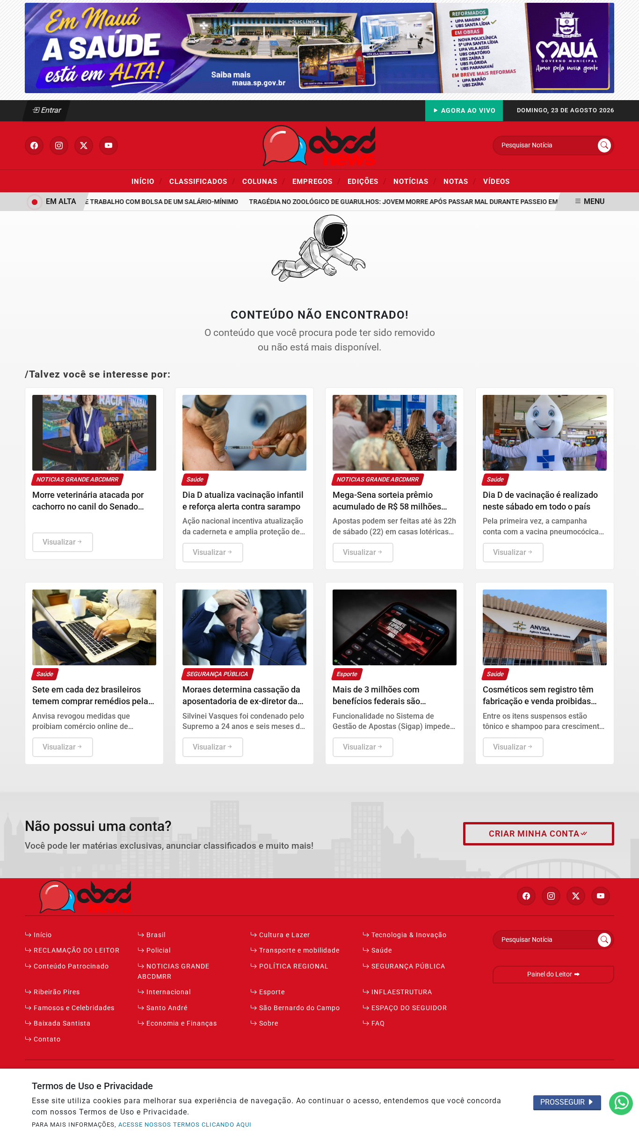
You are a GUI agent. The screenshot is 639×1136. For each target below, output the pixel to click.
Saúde (381, 950)
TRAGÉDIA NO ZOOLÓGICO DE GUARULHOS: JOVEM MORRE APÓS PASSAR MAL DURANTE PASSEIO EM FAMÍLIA (404, 202)
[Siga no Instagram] (59, 145)
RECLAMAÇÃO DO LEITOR (76, 950)
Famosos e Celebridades (73, 1008)
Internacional (168, 992)
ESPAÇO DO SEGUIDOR (408, 1008)
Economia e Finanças (181, 1023)
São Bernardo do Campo (298, 1008)
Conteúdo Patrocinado (70, 966)
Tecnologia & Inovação (408, 935)
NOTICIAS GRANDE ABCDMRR (174, 971)
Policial (158, 950)
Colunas (263, 181)
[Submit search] (604, 145)
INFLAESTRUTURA (401, 992)
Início (146, 181)
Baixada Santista (61, 1023)
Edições (367, 181)
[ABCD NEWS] (319, 144)
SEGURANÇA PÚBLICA (407, 966)
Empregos (316, 181)
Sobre (267, 1023)
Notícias (414, 181)
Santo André (166, 1008)
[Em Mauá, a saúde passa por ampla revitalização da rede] (319, 47)
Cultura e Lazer (283, 935)
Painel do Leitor (550, 974)
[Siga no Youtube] (108, 145)
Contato (46, 1039)
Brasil (155, 935)
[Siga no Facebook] (34, 145)
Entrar (50, 110)
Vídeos (496, 181)
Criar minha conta (534, 833)
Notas (459, 181)
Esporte (271, 992)
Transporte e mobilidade (298, 950)
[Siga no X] (83, 145)
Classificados (202, 181)
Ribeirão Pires (56, 992)
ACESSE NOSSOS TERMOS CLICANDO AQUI (185, 1124)
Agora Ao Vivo (467, 111)
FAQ (377, 1023)
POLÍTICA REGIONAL (293, 966)
